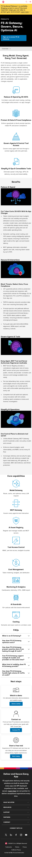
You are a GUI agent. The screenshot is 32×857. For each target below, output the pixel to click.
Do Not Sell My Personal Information (14, 852)
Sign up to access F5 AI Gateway (11, 38)
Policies (17, 847)
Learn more (25, 12)
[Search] (26, 2)
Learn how (12, 791)
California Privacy (16, 850)
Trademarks (8, 847)
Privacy (25, 847)
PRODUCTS (5, 19)
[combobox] (13, 48)
